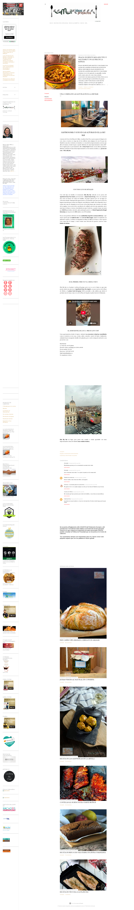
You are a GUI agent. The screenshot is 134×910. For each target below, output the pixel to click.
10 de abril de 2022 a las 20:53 (91, 484)
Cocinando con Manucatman (6, 411)
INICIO (51, 23)
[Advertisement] (76, 39)
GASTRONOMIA (48, 98)
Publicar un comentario (88, 87)
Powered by (6, 41)
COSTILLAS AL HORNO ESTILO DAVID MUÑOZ (78, 802)
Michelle (66, 470)
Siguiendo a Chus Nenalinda (7, 421)
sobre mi (12, 171)
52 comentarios (68, 682)
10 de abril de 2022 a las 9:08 (74, 463)
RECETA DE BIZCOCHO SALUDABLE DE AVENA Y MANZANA (83, 852)
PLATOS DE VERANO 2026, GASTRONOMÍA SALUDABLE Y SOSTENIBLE (8, 67)
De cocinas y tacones (8, 414)
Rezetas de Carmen (8, 418)
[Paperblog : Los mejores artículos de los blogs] (6, 819)
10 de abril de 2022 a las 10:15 (74, 470)
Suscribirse (9, 37)
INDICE (82, 23)
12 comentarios (68, 761)
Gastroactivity (67, 499)
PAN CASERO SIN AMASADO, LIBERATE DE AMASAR (80, 640)
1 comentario (67, 894)
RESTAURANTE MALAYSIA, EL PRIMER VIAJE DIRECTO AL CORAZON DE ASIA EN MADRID (8, 74)
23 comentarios (68, 804)
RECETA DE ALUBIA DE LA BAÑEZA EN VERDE (9, 79)
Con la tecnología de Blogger (77, 903)
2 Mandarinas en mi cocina (9, 406)
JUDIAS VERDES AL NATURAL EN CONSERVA (77, 679)
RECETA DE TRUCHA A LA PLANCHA (74, 892)
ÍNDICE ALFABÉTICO (74, 23)
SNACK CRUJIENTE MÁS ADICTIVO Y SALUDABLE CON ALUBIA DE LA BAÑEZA (92, 59)
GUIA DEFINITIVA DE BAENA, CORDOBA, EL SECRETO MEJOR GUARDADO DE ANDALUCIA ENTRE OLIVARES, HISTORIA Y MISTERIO (8, 59)
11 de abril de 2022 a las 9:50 (78, 491)
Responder (67, 467)
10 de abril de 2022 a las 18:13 (80, 477)
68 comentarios (68, 642)
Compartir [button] (80, 87)
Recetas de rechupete (8, 416)
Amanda (66, 463)
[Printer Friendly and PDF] (7, 261)
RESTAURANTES (48, 100)
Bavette (5, 408)
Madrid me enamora (69, 477)
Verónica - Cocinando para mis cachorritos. (74, 484)
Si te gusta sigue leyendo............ (85, 88)
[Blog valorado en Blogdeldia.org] (7, 827)
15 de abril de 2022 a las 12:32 (77, 498)
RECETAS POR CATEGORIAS (61, 23)
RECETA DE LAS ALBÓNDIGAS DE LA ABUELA (77, 759)
